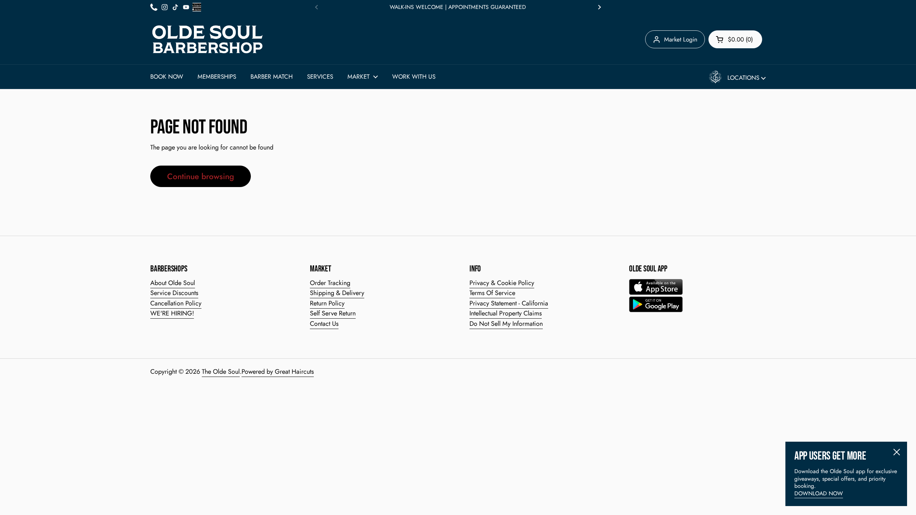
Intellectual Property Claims (505, 313)
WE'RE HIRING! (172, 313)
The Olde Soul (221, 371)
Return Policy (327, 303)
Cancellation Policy (175, 303)
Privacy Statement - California (508, 303)
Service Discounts (174, 293)
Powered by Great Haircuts (278, 371)
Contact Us (324, 323)
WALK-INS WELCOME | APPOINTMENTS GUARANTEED (458, 7)
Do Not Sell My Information (506, 323)
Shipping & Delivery (337, 293)
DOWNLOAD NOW (818, 493)
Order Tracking (330, 283)
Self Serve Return (333, 313)
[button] (735, 39)
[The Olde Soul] (207, 39)
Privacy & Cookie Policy (501, 283)
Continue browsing (200, 176)
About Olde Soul (172, 283)
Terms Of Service (492, 293)
